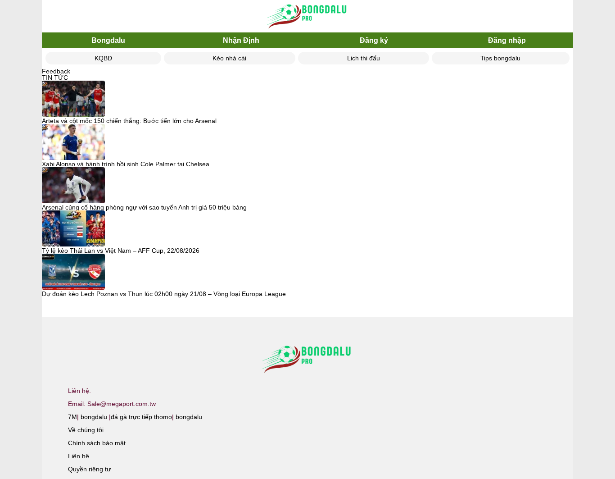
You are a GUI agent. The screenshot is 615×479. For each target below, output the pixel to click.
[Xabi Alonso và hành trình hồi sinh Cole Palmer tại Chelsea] (73, 142)
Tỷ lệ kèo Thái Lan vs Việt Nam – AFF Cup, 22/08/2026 (120, 250)
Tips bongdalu (500, 58)
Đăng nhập (507, 40)
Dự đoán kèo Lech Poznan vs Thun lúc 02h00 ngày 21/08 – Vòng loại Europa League (164, 294)
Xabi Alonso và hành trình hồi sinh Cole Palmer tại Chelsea (125, 164)
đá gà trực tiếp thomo (141, 417)
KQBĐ (103, 58)
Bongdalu (108, 40)
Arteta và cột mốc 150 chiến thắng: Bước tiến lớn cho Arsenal (129, 121)
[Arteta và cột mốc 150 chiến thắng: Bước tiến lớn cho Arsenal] (73, 99)
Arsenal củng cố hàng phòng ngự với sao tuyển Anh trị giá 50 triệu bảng (144, 207)
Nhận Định (241, 40)
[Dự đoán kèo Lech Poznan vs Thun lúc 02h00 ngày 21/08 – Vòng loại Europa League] (73, 272)
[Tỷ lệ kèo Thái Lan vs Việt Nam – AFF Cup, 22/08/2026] (73, 228)
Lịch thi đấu (363, 58)
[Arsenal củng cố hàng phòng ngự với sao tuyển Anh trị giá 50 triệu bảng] (73, 185)
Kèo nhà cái (229, 58)
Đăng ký (374, 40)
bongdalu (94, 417)
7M (72, 417)
